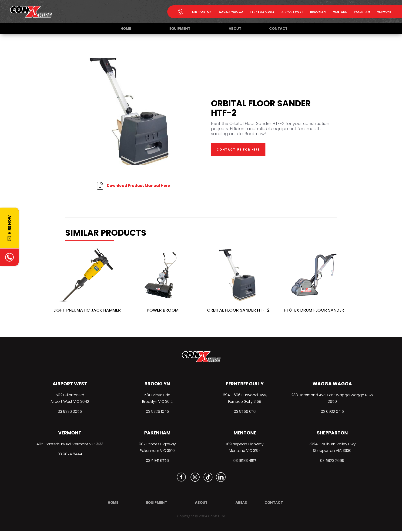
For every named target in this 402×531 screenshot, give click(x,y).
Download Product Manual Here (138, 185)
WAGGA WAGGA (230, 12)
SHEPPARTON (201, 12)
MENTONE (245, 433)
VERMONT (384, 12)
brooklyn (318, 12)
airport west (292, 12)
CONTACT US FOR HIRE (238, 149)
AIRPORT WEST (70, 383)
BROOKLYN (157, 383)
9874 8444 (72, 454)
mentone (340, 12)
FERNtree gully (262, 12)
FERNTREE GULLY (245, 383)
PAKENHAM (362, 12)
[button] (180, 28)
